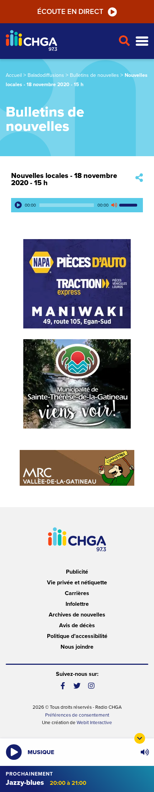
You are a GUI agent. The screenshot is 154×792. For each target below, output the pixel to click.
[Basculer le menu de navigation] (142, 41)
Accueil (14, 75)
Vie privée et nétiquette (77, 582)
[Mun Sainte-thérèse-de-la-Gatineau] (77, 384)
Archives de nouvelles (77, 614)
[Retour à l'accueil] (59, 41)
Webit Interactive (94, 723)
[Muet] (113, 205)
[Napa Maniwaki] (77, 283)
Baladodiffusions (46, 75)
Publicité (77, 571)
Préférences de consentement (77, 715)
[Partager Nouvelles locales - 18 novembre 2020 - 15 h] (139, 178)
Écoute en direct (70, 12)
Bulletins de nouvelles (94, 75)
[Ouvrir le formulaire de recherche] (124, 41)
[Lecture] (18, 205)
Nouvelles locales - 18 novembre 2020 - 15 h (64, 179)
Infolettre (77, 604)
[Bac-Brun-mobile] (77, 468)
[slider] (129, 205)
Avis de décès (77, 625)
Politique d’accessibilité (77, 636)
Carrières (77, 593)
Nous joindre (77, 646)
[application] (77, 205)
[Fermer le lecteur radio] (140, 738)
